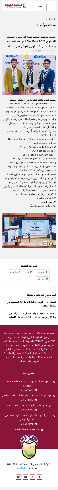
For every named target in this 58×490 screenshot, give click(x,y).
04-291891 (27, 424)
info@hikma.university (26, 429)
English (40, 6)
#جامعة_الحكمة (48, 202)
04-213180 (27, 400)
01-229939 (27, 390)
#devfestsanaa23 (46, 198)
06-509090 (27, 410)
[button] (45, 243)
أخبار (48, 19)
